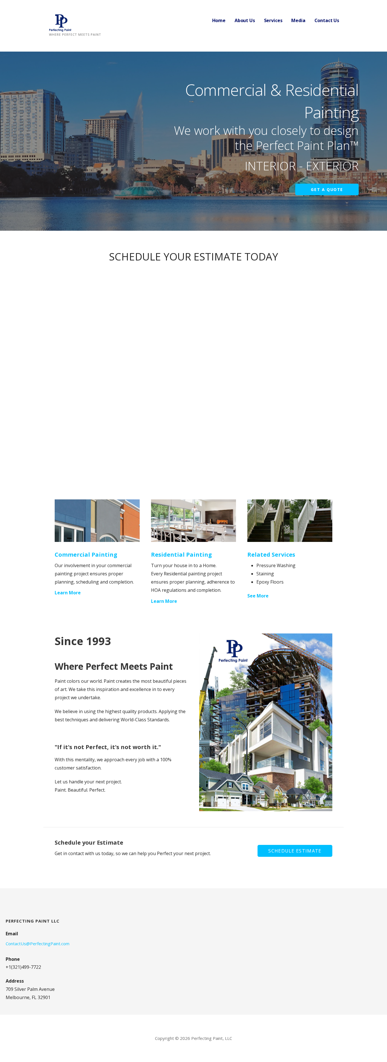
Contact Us (326, 20)
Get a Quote (327, 189)
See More (258, 596)
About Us (245, 20)
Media (298, 20)
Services (273, 20)
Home (219, 20)
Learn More (68, 593)
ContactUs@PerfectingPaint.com (37, 943)
